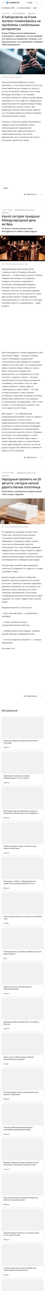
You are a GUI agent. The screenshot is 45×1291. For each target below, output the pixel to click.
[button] (22, 62)
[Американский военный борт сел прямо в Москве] (22, 1014)
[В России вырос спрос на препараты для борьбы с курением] (22, 1084)
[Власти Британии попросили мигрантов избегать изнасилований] (22, 1190)
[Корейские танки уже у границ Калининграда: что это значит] (22, 768)
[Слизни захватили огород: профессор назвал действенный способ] (22, 1260)
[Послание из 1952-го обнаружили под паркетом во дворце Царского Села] (22, 873)
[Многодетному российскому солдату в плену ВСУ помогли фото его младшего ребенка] (22, 803)
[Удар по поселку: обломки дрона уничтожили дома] (22, 979)
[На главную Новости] (14, 2)
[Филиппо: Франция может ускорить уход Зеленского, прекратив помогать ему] (22, 1155)
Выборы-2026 (9, 8)
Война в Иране (25, 8)
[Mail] (7, 2)
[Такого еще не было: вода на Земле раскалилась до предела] (22, 1049)
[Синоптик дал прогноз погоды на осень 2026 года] (22, 909)
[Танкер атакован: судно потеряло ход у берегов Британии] (22, 838)
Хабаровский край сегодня (24, 210)
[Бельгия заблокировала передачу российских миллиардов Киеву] (22, 1119)
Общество (31, 13)
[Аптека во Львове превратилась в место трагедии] (22, 733)
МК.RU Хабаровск (19, 13)
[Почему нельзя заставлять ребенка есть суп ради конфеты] (22, 944)
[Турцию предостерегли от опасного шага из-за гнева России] (22, 1225)
